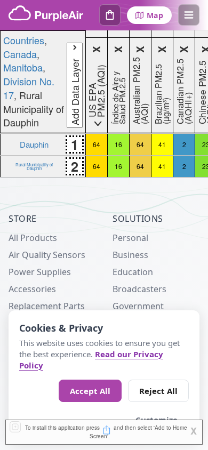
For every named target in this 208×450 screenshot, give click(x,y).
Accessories (32, 289)
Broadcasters (139, 289)
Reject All (158, 390)
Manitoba (23, 67)
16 (118, 144)
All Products (33, 238)
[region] (104, 104)
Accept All (90, 390)
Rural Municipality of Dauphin (34, 166)
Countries (23, 40)
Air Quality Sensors (47, 255)
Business (130, 255)
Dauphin (34, 144)
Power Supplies (40, 272)
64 (96, 144)
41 (162, 144)
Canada (20, 54)
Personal (130, 238)
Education (133, 272)
